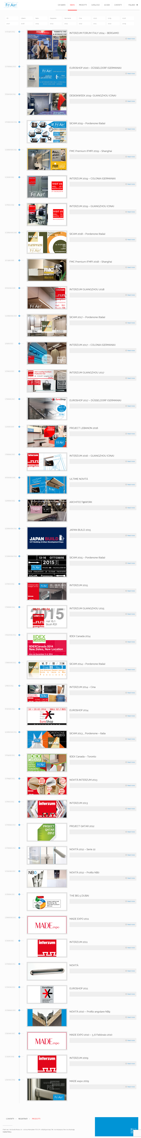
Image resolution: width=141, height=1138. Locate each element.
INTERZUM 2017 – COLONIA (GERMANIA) (92, 344)
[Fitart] (11, 5)
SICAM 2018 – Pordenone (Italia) (87, 233)
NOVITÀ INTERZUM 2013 (83, 779)
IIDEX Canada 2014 (80, 636)
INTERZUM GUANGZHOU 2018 (87, 289)
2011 (94, 23)
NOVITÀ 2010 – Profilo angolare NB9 (90, 1011)
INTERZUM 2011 (79, 942)
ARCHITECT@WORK (81, 502)
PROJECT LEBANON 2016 (84, 428)
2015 (37, 23)
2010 (109, 23)
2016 (22, 23)
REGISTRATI (23, 1119)
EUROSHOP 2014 (79, 710)
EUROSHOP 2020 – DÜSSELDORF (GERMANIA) (95, 67)
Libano (23, 18)
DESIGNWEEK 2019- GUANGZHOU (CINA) (93, 95)
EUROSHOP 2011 (79, 988)
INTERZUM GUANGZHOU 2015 (87, 608)
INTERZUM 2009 (79, 1057)
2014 (51, 23)
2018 (124, 18)
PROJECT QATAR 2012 (82, 826)
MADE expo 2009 (79, 1081)
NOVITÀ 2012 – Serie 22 (82, 849)
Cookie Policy (7, 1132)
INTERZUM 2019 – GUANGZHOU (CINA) (92, 206)
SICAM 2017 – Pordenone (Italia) (87, 317)
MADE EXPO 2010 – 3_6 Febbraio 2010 (91, 1034)
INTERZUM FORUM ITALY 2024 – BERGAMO (94, 33)
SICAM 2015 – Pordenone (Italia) (87, 557)
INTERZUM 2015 (79, 585)
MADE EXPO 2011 (79, 918)
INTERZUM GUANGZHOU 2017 (87, 372)
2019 (109, 18)
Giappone (53, 18)
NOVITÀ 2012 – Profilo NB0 (84, 872)
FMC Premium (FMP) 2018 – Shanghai (91, 261)
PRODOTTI (36, 1119)
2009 (124, 23)
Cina (80, 18)
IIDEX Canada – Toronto (83, 756)
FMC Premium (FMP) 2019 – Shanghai (91, 151)
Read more (131, 38)
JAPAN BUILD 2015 (80, 529)
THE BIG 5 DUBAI (79, 895)
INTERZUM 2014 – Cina (83, 687)
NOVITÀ (74, 965)
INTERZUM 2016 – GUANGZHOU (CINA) (92, 455)
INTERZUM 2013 (79, 803)
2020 (95, 18)
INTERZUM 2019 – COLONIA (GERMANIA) (93, 178)
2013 (66, 23)
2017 (8, 23)
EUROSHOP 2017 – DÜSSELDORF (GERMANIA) (95, 400)
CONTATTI (10, 1119)
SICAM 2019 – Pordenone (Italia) (87, 123)
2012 (80, 23)
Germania (67, 18)
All (7, 18)
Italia (37, 18)
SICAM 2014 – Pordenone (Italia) (87, 663)
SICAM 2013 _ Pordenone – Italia (88, 733)
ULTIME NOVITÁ (79, 478)
